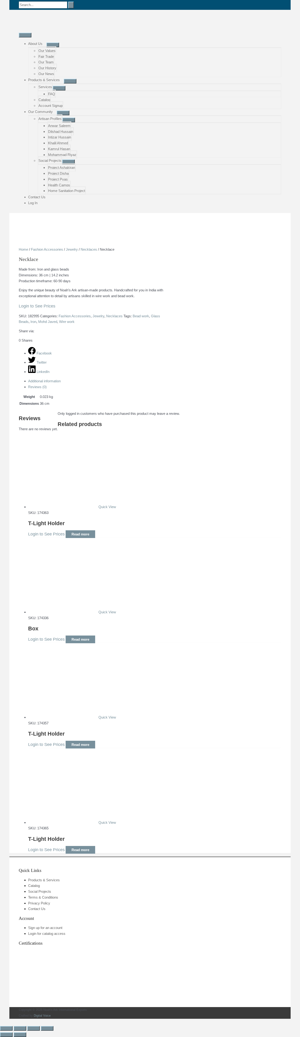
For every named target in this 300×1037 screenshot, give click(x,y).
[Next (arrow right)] (20, 1034)
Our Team (46, 62)
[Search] (71, 5)
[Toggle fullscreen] (20, 1028)
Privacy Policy (39, 903)
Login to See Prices (37, 306)
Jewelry (72, 249)
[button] (1, 1021)
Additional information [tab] (44, 381)
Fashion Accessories (47, 249)
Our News (46, 74)
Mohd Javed (47, 322)
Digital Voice (42, 1015)
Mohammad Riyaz (62, 155)
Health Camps (59, 185)
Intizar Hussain (59, 137)
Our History (47, 68)
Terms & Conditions (43, 897)
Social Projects (49, 161)
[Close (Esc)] (47, 1028)
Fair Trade (46, 56)
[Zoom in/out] (6, 1028)
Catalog (44, 100)
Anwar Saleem (59, 126)
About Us (35, 44)
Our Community (40, 112)
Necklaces (89, 249)
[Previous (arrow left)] (6, 1034)
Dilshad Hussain (60, 132)
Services (45, 87)
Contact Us (36, 197)
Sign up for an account (45, 928)
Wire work (67, 322)
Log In (33, 203)
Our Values (47, 51)
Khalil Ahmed (58, 143)
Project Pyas (58, 179)
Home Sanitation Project (66, 191)
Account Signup (50, 106)
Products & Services (44, 80)
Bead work (141, 316)
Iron (33, 322)
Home (23, 249)
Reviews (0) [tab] (37, 387)
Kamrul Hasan (59, 149)
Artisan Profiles (50, 119)
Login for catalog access (46, 934)
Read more (80, 534)
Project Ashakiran (61, 168)
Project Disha (58, 173)
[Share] (33, 1028)
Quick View (107, 507)
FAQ (51, 94)
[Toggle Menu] (52, 45)
